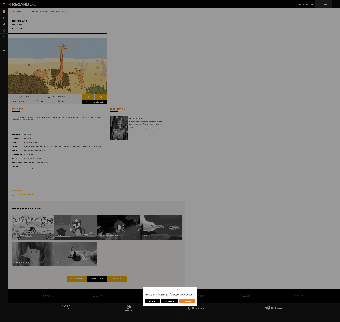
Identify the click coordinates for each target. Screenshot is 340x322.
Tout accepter (187, 301)
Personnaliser (168, 301)
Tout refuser (152, 301)
